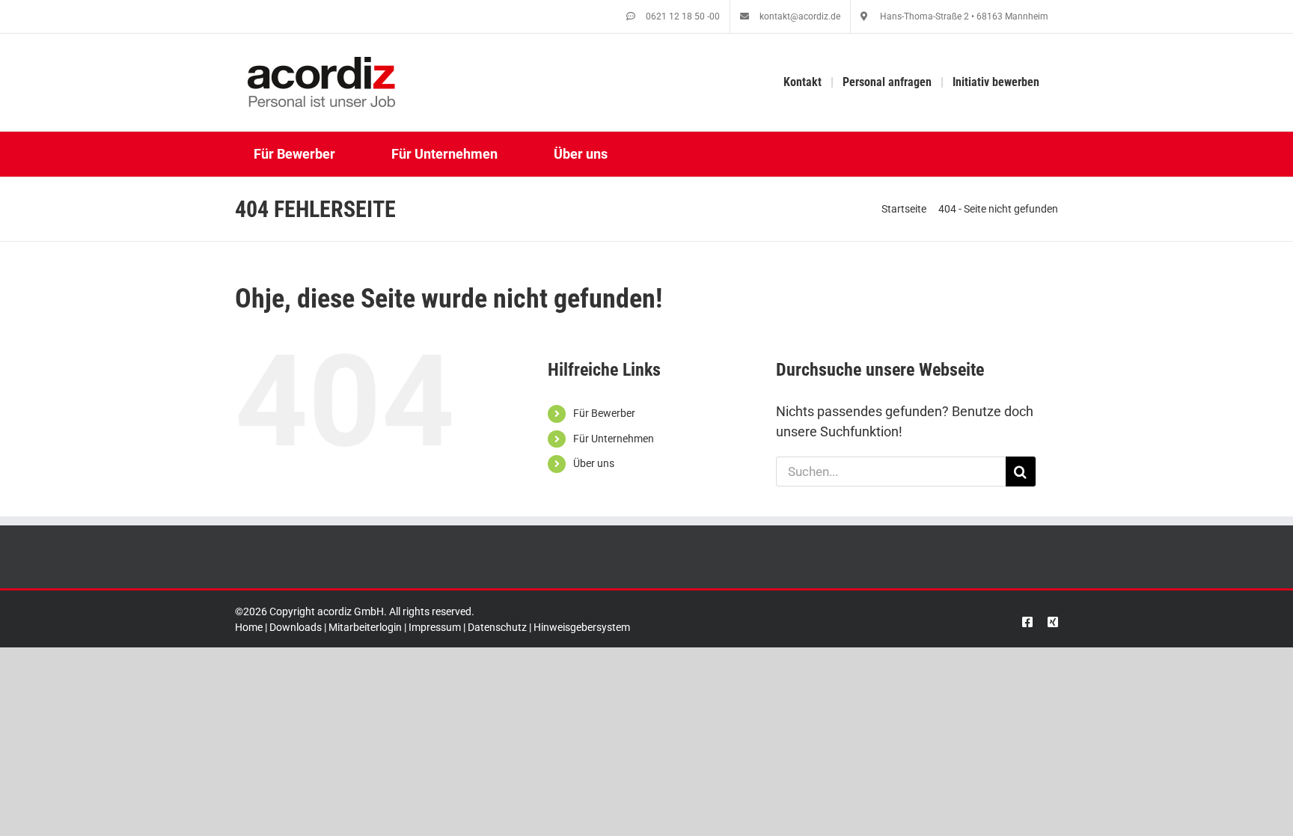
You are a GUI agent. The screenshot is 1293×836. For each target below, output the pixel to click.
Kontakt (802, 82)
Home (249, 627)
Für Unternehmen (613, 439)
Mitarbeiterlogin (365, 627)
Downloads (295, 627)
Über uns (593, 463)
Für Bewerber (604, 413)
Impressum (435, 627)
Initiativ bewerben (996, 82)
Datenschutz (497, 627)
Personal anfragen (887, 82)
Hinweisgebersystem (582, 627)
